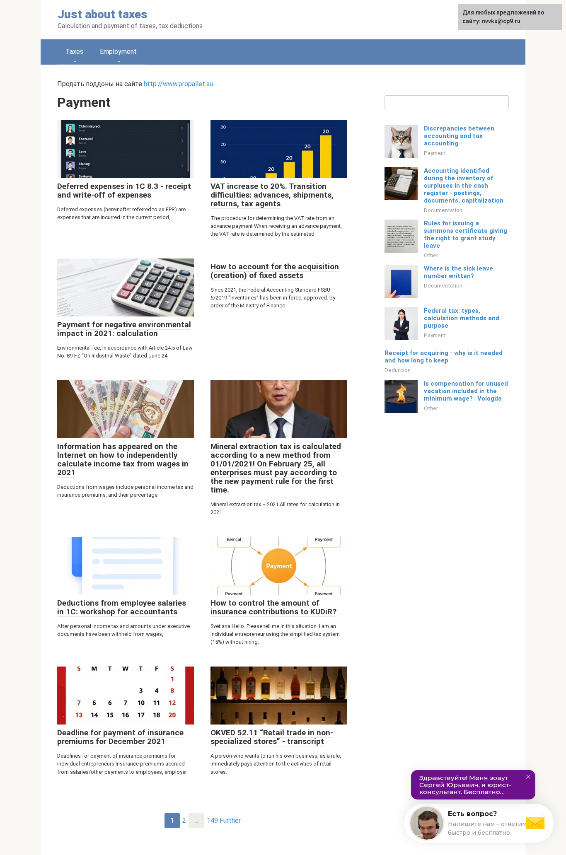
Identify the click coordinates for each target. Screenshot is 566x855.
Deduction (398, 370)
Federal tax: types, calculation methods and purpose (461, 318)
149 (212, 820)
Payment (435, 153)
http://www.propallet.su (178, 84)
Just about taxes (103, 14)
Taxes (74, 52)
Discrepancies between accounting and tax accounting (459, 136)
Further (230, 820)
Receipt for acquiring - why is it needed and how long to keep (444, 356)
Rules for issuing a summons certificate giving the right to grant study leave (465, 234)
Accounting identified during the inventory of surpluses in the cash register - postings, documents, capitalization (463, 185)
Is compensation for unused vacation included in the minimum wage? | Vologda (466, 391)
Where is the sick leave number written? (458, 272)
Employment (118, 52)
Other (431, 255)
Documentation (443, 210)
